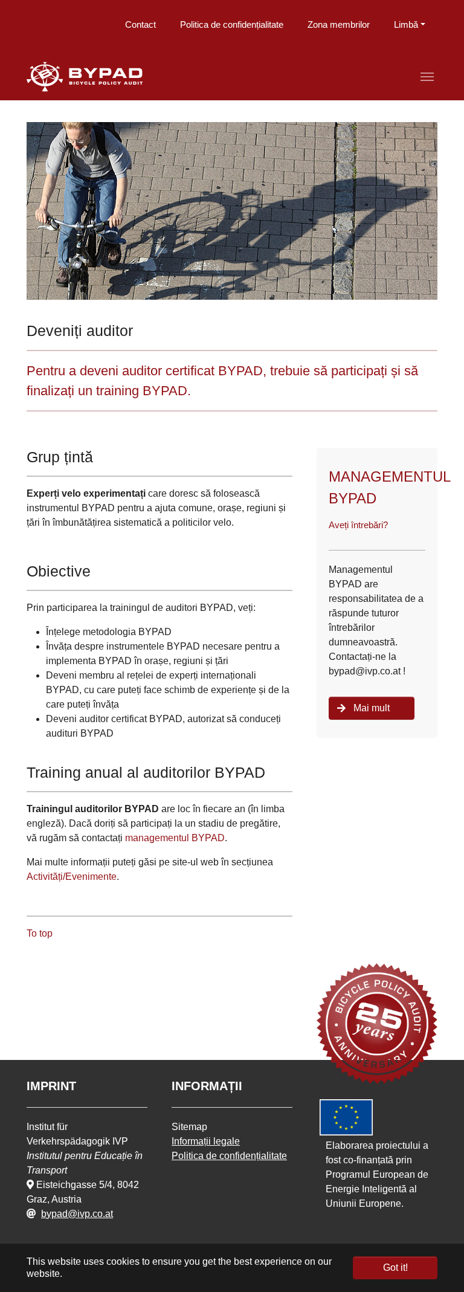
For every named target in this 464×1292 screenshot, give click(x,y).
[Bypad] (85, 76)
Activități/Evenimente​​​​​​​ (72, 876)
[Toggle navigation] (427, 76)
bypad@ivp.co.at (77, 1214)
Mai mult (371, 708)
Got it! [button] (395, 1267)
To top (40, 933)
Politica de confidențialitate (231, 24)
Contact (140, 24)
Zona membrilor (339, 24)
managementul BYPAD (175, 838)
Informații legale (206, 1141)
